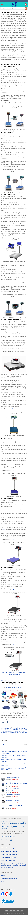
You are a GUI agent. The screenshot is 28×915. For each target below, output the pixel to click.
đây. (13, 408)
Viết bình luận (24, 734)
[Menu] (2, 4)
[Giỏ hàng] (26, 4)
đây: (13, 470)
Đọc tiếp (4, 722)
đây (13, 539)
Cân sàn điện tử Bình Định (6, 732)
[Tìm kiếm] (26, 8)
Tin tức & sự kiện (5, 882)
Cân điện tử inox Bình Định (13, 728)
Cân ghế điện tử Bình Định (20, 731)
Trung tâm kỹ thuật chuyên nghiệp (9, 878)
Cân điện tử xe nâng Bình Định (9, 731)
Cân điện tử (3, 680)
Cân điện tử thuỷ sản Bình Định (11, 729)
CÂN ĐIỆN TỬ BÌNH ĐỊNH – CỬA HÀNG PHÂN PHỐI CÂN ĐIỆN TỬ (12, 683)
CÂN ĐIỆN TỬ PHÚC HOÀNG (17, 687)
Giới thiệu (3, 875)
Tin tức (2, 744)
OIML (3, 529)
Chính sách (8, 848)
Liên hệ (2, 885)
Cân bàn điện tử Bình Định (18, 727)
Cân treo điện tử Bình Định (16, 732)
